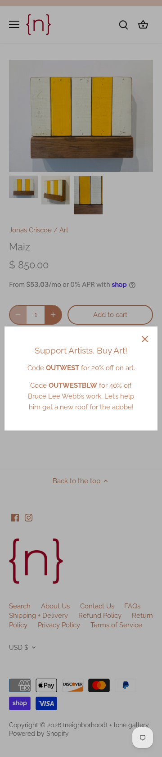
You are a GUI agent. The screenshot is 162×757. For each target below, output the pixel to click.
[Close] (145, 339)
